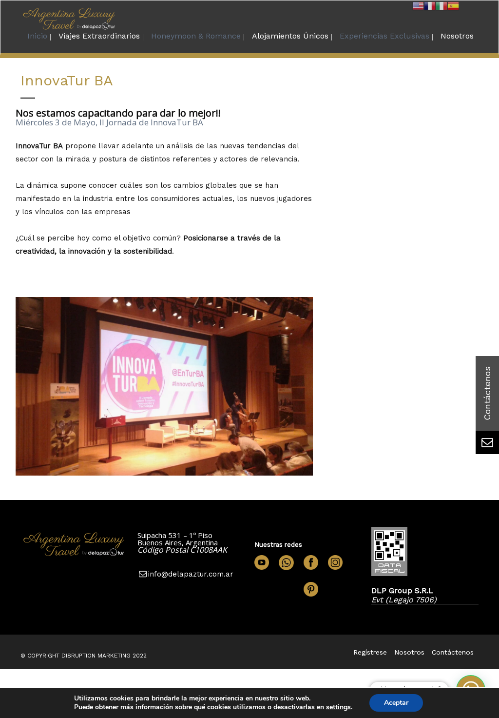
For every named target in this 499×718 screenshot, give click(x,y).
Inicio (37, 35)
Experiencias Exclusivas (384, 35)
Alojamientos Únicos (290, 35)
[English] (418, 5)
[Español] (453, 5)
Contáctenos (453, 652)
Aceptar (396, 702)
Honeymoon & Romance (196, 35)
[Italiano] (441, 5)
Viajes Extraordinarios (99, 35)
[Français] (430, 5)
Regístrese (370, 652)
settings (338, 707)
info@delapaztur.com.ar (190, 574)
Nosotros (457, 35)
